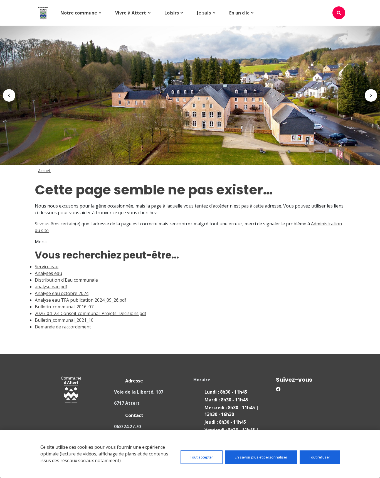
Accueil (44, 170)
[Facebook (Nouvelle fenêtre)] (309, 388)
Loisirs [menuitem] (171, 13)
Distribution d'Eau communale (66, 280)
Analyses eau (48, 273)
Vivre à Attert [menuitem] (130, 13)
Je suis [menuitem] (204, 13)
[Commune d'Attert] (43, 12)
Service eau (46, 267)
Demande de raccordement (63, 327)
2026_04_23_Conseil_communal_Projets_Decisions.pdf (90, 313)
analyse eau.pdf (51, 287)
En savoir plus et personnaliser (261, 457)
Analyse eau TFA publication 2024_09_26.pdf (80, 300)
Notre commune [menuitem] (78, 13)
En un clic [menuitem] (239, 13)
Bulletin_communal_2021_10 (64, 320)
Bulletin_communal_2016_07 (64, 307)
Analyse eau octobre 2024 (61, 293)
